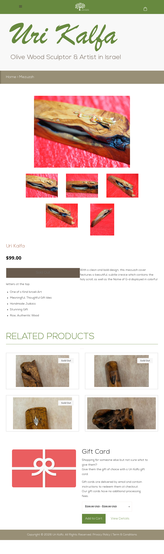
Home (11, 77)
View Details (120, 518)
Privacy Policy (101, 534)
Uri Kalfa (15, 246)
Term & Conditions (124, 534)
